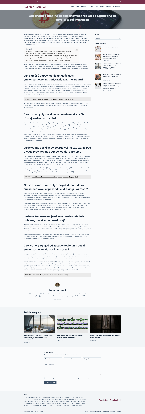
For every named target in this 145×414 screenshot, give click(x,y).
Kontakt (55, 1)
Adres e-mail (68, 359)
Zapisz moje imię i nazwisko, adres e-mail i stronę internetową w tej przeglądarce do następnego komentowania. (72, 378)
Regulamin (42, 1)
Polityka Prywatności (33, 1)
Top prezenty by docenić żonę (111, 48)
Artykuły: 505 (57, 299)
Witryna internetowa (89, 359)
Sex (97, 6)
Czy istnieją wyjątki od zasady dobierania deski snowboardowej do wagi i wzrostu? (48, 60)
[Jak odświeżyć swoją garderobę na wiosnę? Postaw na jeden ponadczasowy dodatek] (98, 57)
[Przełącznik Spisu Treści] (76, 49)
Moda (92, 6)
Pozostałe (116, 6)
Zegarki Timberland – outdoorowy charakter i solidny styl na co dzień (112, 76)
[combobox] (106, 38)
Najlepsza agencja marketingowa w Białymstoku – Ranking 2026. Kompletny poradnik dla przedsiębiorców (38, 337)
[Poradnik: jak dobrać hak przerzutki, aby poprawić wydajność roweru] (105, 324)
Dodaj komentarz (50, 364)
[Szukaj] (120, 1)
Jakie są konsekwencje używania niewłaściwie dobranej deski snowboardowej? (47, 58)
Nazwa (47, 359)
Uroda (102, 6)
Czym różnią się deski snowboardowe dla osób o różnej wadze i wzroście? (45, 53)
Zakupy (108, 6)
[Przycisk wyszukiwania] (119, 38)
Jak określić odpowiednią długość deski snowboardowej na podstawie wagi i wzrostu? (48, 51)
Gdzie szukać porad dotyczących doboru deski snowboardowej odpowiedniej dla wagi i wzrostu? (51, 57)
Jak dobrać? (83, 24)
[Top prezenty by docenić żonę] (98, 49)
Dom (72, 6)
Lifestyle (84, 6)
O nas (25, 1)
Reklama (49, 1)
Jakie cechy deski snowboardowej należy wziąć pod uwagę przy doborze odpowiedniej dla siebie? (52, 55)
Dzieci (77, 6)
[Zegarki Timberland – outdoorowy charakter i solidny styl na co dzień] (98, 77)
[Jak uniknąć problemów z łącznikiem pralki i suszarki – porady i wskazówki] (72, 324)
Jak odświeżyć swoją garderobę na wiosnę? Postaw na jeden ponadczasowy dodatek (111, 56)
